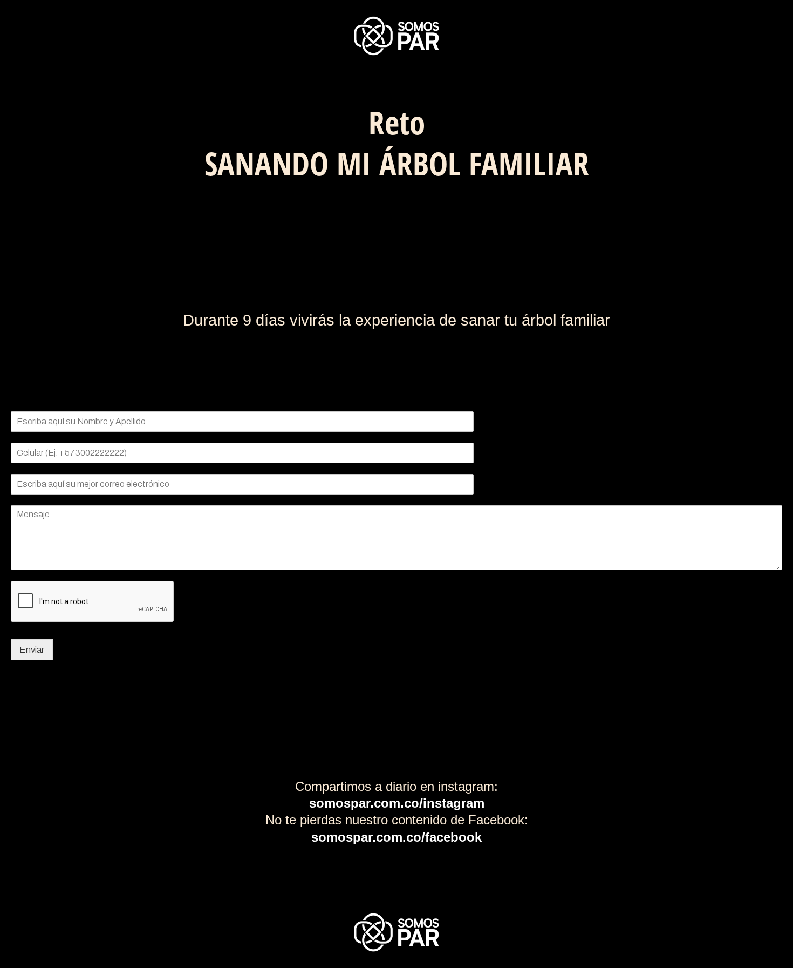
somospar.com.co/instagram (396, 803)
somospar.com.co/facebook (396, 837)
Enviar (31, 650)
